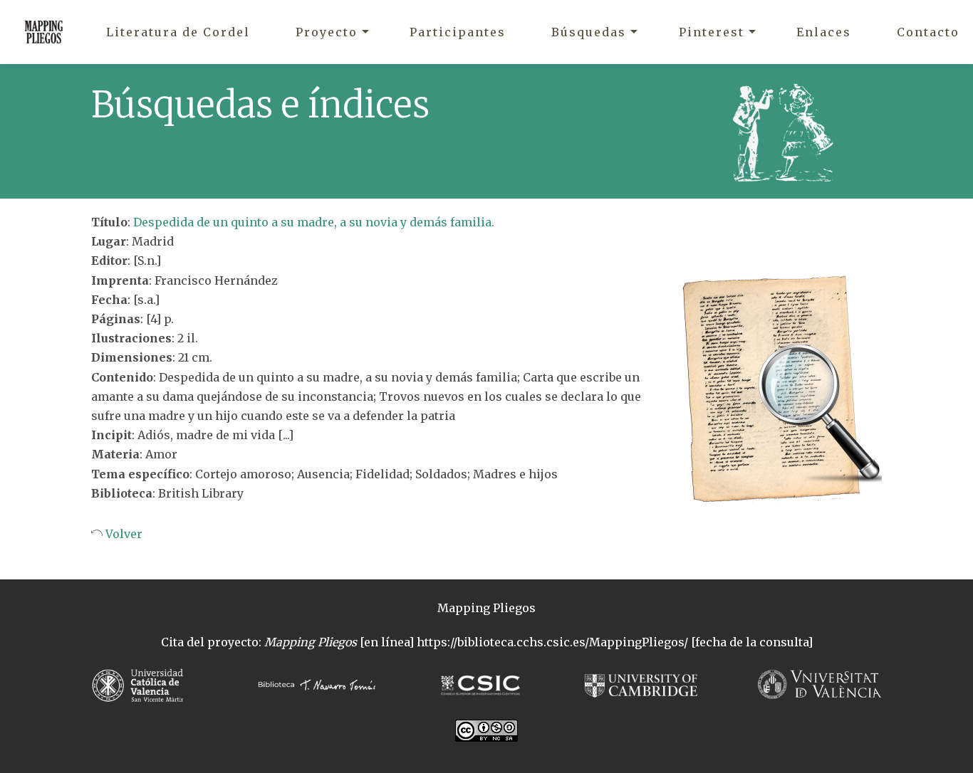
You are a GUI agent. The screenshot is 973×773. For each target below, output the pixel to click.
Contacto (928, 32)
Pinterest (711, 32)
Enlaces (823, 32)
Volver (122, 534)
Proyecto (327, 32)
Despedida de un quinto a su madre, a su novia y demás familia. (313, 222)
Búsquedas (588, 32)
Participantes (458, 32)
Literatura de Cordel (178, 32)
